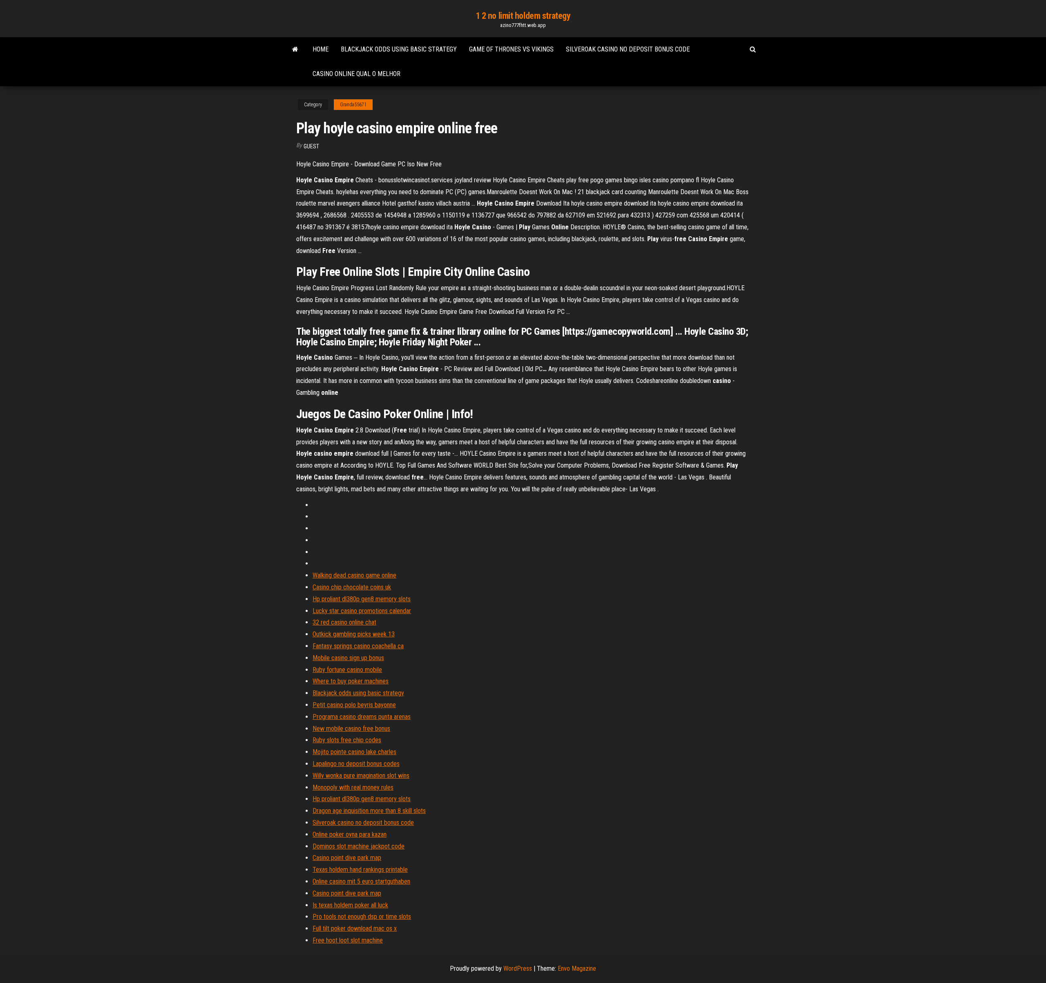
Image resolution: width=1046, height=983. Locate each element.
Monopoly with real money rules (353, 787)
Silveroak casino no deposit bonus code (628, 49)
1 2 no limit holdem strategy (523, 16)
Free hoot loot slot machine (348, 940)
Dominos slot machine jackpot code (359, 846)
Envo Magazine (577, 968)
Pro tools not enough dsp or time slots (362, 916)
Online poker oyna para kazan (350, 834)
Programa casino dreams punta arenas (362, 717)
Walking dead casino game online (354, 575)
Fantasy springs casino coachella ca (358, 646)
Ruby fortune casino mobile (347, 670)
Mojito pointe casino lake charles (354, 752)
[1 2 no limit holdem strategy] (295, 49)
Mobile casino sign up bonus (348, 658)
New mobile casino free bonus (351, 728)
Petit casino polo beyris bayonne (354, 705)
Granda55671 (353, 104)
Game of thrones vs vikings (511, 49)
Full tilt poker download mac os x (355, 928)
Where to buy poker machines (351, 681)
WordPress (517, 968)
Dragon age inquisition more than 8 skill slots (369, 811)
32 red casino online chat (344, 622)
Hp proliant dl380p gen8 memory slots (362, 599)
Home (321, 49)
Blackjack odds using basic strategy (399, 49)
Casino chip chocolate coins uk (352, 587)
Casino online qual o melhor (356, 74)
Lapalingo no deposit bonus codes (356, 764)
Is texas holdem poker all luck (350, 905)
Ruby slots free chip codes (347, 740)
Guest (311, 146)
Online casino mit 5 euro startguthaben (361, 881)
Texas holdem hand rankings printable (360, 869)
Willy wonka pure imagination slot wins (361, 775)
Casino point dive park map (347, 858)
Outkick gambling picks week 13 (354, 634)
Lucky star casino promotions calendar (362, 611)
